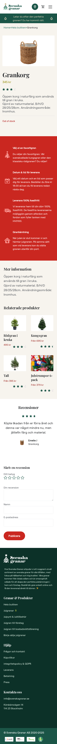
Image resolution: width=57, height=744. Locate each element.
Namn (7, 504)
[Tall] (15, 363)
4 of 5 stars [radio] (18, 478)
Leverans (9, 669)
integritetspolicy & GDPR (17, 663)
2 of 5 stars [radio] (10, 478)
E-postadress (11, 517)
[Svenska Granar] (8, 6)
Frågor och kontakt (14, 651)
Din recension (11, 487)
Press (6, 682)
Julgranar (9, 610)
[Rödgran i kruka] (15, 323)
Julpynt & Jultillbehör (15, 616)
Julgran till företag (14, 622)
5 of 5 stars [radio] (22, 478)
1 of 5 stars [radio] (5, 478)
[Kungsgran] (42, 323)
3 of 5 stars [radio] (14, 478)
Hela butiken (19, 27)
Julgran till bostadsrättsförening (21, 628)
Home (7, 27)
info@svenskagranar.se (16, 698)
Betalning (9, 675)
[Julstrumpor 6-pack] (42, 363)
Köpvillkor (9, 657)
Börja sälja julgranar (15, 635)
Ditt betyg (9, 474)
